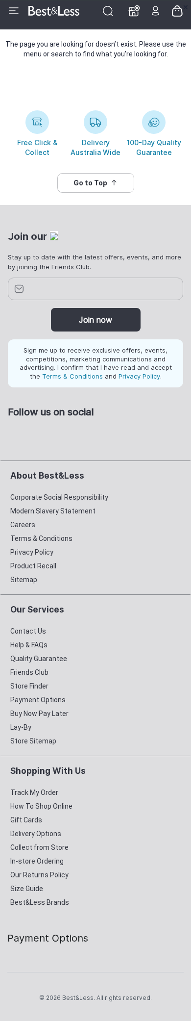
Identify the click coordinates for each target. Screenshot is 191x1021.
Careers (22, 525)
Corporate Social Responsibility (59, 497)
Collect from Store (39, 847)
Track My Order (34, 792)
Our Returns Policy (39, 875)
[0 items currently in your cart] (177, 10)
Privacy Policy (139, 376)
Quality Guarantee (38, 659)
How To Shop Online (41, 806)
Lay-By (20, 727)
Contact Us (28, 631)
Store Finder (29, 686)
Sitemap (23, 580)
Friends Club (29, 672)
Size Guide (26, 889)
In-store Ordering (37, 861)
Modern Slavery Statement (53, 511)
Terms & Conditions (72, 376)
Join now (95, 320)
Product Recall (33, 566)
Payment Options (38, 700)
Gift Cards (26, 820)
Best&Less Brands (39, 902)
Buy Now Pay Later (39, 713)
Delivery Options (35, 834)
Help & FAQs (29, 645)
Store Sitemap (33, 741)
